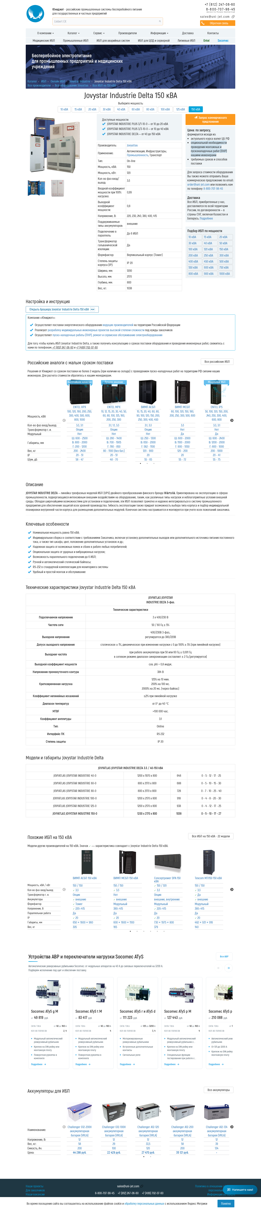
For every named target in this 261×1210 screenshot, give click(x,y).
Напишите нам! (242, 1189)
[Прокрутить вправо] (228, 968)
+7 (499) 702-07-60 (152, 1193)
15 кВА (78, 109)
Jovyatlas (132, 145)
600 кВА (208, 267)
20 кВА (92, 109)
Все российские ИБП (217, 361)
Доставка (188, 33)
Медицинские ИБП (44, 40)
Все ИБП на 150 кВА (104, 85)
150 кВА (223, 249)
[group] (130, 1024)
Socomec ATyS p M (177, 1011)
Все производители (39, 85)
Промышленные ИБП (75, 40)
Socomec (223, 40)
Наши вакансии (35, 1194)
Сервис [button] (98, 33)
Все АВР (224, 956)
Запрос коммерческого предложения (212, 119)
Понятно (226, 1203)
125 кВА (180, 109)
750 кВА (224, 267)
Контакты (213, 33)
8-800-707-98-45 (220, 9)
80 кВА (150, 109)
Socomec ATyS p (220, 1011)
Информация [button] (159, 33)
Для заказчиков (35, 1190)
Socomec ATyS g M (44, 1011)
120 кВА (208, 249)
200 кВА (193, 255)
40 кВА (121, 109)
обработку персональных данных (144, 1203)
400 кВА (193, 261)
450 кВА (208, 261)
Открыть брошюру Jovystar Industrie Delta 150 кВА (59, 309)
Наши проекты (34, 1186)
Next (232, 420)
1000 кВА (224, 274)
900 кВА (208, 274)
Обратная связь (219, 23)
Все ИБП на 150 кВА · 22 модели (211, 836)
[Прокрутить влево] (218, 968)
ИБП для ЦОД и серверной (154, 40)
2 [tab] (155, 1156)
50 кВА (223, 243)
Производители (127, 33)
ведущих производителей (118, 325)
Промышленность (137, 155)
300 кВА (224, 255)
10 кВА (64, 109)
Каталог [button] (73, 33)
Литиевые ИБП (186, 40)
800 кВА (193, 274)
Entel (206, 40)
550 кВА (193, 267)
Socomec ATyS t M (88, 1011)
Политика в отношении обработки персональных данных (215, 1188)
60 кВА (136, 109)
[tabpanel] (80, 420)
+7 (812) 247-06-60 (220, 4)
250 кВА (208, 255)
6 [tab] (169, 931)
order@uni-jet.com (198, 184)
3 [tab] (159, 463)
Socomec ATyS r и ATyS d (137, 1011)
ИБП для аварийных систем (113, 40)
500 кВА (224, 261)
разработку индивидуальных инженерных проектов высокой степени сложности (96, 330)
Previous (64, 420)
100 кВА (165, 109)
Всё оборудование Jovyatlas (71, 85)
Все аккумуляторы (219, 1090)
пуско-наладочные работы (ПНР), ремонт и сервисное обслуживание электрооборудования (107, 335)
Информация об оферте (221, 1194)
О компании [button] (44, 33)
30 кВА (107, 109)
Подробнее (206, 218)
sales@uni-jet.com (215, 16)
